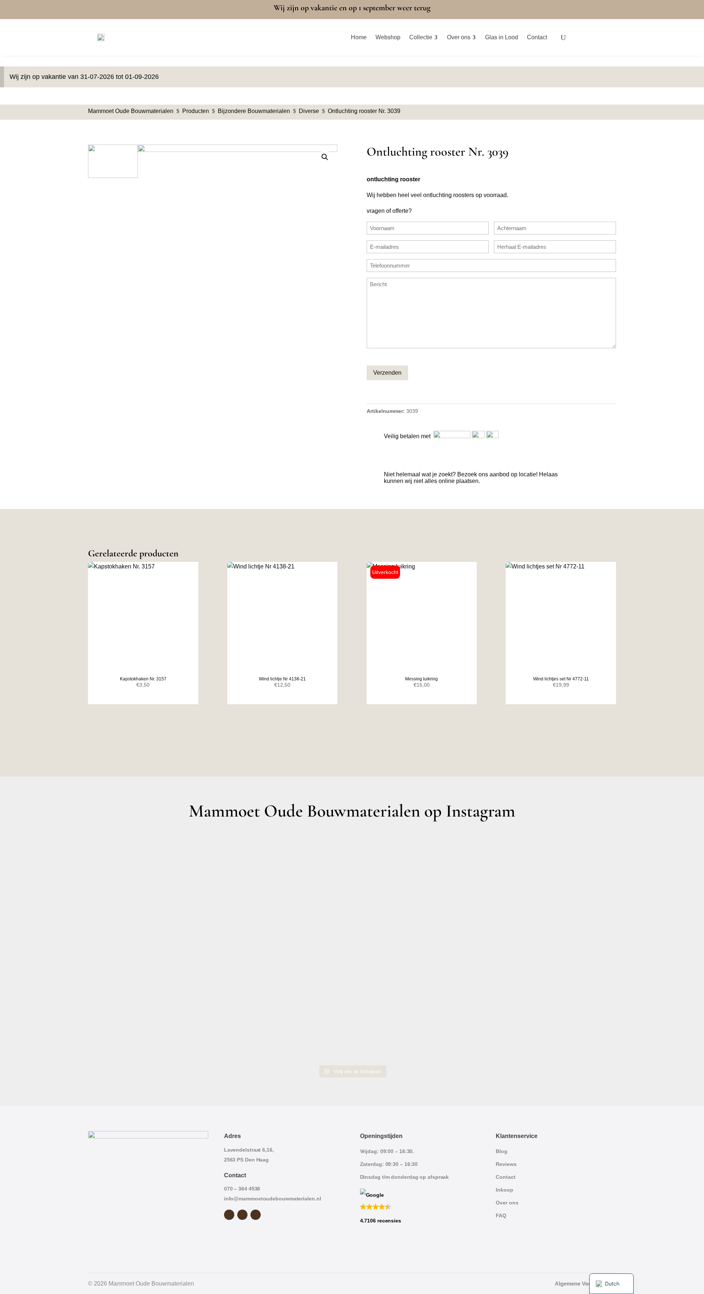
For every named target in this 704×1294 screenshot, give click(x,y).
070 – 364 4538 (242, 1189)
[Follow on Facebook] (229, 1215)
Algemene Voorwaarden (585, 1283)
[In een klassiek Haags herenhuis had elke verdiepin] (286, 1022)
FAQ (501, 1215)
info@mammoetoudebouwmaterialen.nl (272, 1199)
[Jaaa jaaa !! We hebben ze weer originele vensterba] (286, 946)
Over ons (507, 1203)
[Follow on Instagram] (242, 1215)
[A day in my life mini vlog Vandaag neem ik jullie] (152, 946)
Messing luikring (421, 678)
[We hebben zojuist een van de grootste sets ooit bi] (418, 946)
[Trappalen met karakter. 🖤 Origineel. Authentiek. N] (551, 1022)
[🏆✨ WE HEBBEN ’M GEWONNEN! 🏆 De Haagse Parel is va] (418, 871)
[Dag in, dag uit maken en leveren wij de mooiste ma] (152, 871)
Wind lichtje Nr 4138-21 (282, 678)
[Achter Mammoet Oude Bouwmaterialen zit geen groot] (152, 1022)
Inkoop (504, 1190)
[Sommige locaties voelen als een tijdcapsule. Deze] (551, 871)
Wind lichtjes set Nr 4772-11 (561, 678)
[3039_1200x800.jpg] (237, 211)
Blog (501, 1151)
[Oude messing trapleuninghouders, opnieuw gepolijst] (418, 1022)
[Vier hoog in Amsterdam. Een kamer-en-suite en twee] (286, 871)
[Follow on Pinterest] (255, 1215)
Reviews (506, 1164)
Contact (505, 1177)
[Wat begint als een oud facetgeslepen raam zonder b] (551, 946)
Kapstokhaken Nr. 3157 (143, 678)
